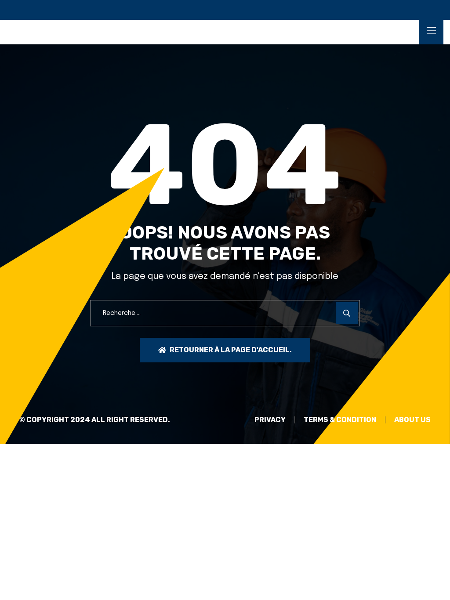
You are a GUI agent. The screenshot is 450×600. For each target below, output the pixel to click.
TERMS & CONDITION (340, 419)
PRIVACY (270, 419)
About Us (412, 419)
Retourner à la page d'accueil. (231, 350)
